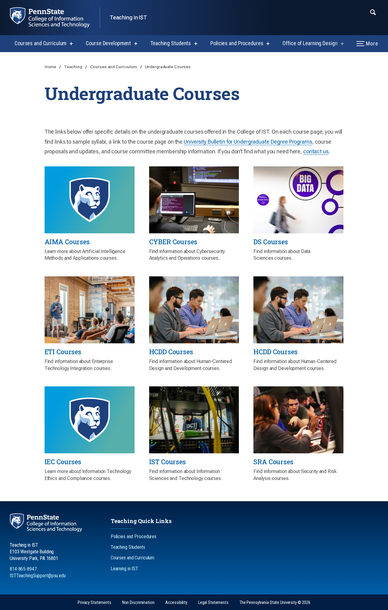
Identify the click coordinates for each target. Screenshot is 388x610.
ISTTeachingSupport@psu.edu (38, 575)
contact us (316, 151)
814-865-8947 (23, 569)
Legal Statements (213, 602)
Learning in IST (124, 569)
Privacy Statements (94, 602)
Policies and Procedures (236, 43)
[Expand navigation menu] (373, 11)
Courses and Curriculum (40, 43)
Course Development (108, 43)
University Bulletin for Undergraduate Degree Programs (248, 141)
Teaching (73, 66)
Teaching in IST (128, 17)
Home (51, 66)
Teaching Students (170, 43)
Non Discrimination (138, 602)
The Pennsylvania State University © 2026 (274, 602)
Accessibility (176, 602)
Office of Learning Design (310, 43)
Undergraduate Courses (168, 66)
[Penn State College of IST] (55, 17)
